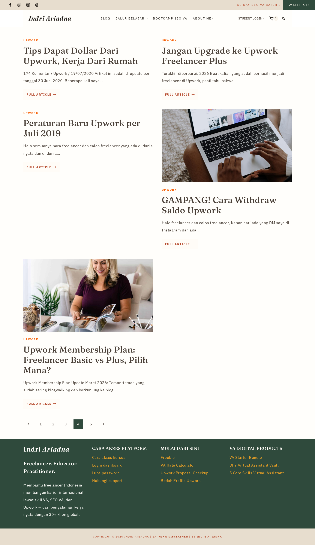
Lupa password (106, 472)
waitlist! (299, 5)
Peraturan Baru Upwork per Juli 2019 (82, 128)
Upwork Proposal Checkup (184, 472)
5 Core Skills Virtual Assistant (257, 472)
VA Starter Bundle (246, 457)
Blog (105, 18)
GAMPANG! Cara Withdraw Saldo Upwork (219, 205)
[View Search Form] (283, 18)
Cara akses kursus (109, 457)
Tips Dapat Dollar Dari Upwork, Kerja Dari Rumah (80, 55)
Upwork (30, 40)
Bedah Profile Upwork (181, 480)
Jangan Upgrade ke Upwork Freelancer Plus (220, 55)
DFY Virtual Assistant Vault (254, 465)
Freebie (168, 457)
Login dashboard (107, 465)
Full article (43, 95)
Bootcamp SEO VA (170, 18)
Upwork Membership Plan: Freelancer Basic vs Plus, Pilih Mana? (85, 359)
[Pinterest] (19, 5)
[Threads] (37, 5)
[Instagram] (28, 5)
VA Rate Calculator (178, 465)
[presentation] (227, 145)
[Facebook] (10, 5)
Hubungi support (107, 480)
